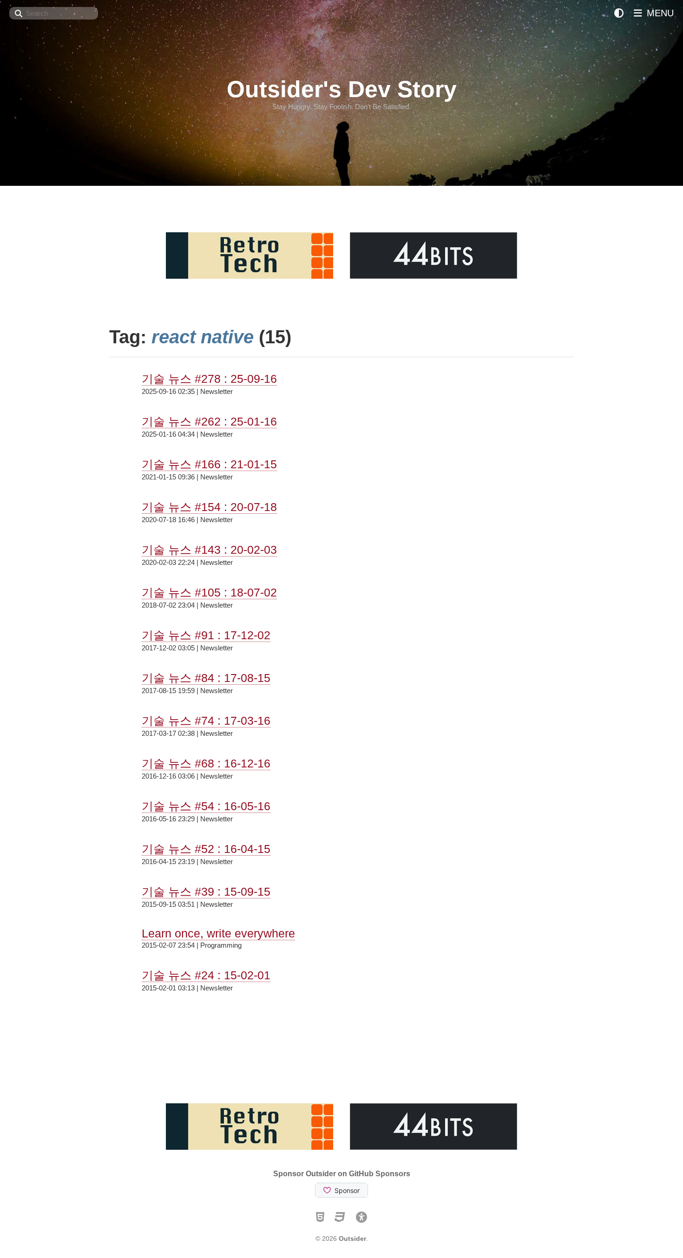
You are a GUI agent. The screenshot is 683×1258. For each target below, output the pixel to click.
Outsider (352, 1238)
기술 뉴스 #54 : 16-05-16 (206, 805)
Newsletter (216, 391)
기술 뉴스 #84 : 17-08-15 (206, 677)
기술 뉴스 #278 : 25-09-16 (209, 378)
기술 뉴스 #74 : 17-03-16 (206, 720)
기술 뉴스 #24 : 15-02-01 (206, 975)
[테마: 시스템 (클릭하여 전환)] (619, 13)
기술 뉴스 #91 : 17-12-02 (206, 635)
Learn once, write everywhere (218, 933)
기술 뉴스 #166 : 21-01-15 (209, 464)
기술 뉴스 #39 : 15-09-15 (206, 891)
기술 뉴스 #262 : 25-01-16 (209, 421)
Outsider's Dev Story (342, 89)
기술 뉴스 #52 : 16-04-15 (206, 848)
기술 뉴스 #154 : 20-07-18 (209, 506)
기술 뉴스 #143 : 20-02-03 (209, 549)
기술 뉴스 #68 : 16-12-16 (206, 763)
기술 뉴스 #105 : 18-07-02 (209, 592)
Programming (221, 945)
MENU (659, 13)
